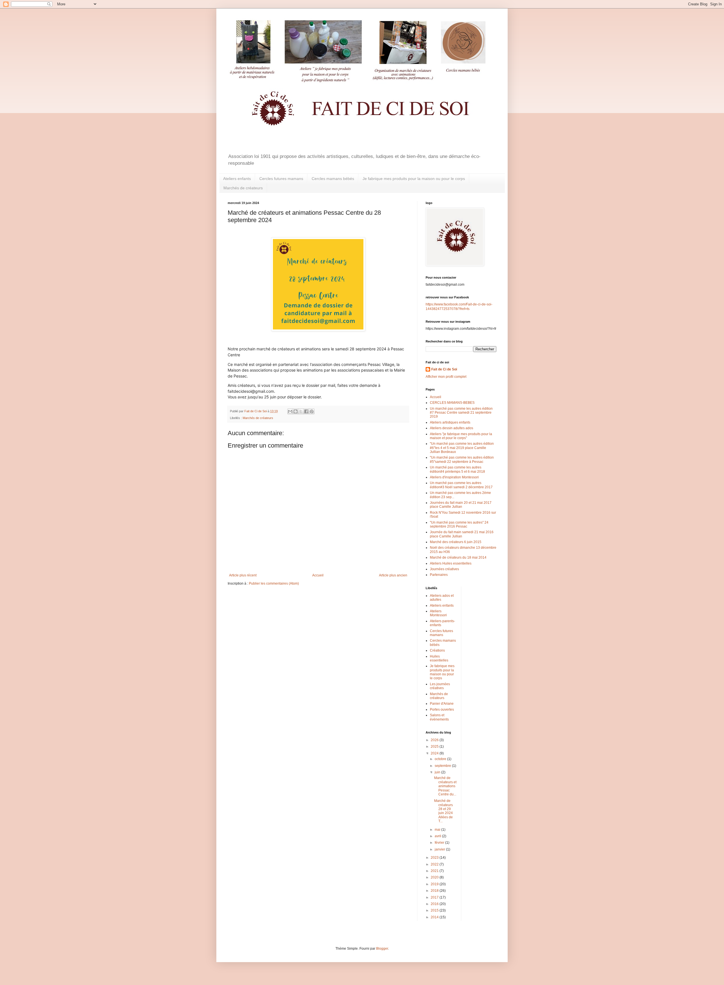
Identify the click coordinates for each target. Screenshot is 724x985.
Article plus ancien (393, 575)
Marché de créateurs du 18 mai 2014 (458, 557)
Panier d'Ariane (442, 704)
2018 (435, 891)
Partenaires (439, 575)
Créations (437, 650)
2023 (435, 858)
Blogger (382, 949)
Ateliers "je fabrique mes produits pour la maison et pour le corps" (461, 436)
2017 (435, 897)
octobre (441, 759)
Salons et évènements (439, 717)
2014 (435, 917)
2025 (435, 746)
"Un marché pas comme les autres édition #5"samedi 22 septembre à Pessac (462, 459)
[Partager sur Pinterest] (311, 411)
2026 (435, 740)
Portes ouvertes (442, 709)
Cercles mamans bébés (333, 178)
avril (438, 836)
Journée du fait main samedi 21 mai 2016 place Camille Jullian (462, 534)
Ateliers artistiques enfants (450, 422)
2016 (435, 904)
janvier (440, 849)
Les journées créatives (440, 686)
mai (438, 830)
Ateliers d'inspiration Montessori (454, 477)
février (440, 843)
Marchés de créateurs (243, 188)
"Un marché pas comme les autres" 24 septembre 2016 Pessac (459, 524)
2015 (435, 910)
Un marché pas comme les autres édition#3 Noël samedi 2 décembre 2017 (461, 485)
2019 (435, 884)
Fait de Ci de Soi (444, 369)
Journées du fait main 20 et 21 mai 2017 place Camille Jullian (461, 505)
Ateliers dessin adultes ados (451, 428)
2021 (435, 871)
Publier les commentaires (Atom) (274, 583)
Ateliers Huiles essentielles (450, 563)
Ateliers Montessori (438, 613)
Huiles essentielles (439, 658)
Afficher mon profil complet (446, 377)
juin (438, 772)
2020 (435, 877)
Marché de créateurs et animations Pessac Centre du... (445, 786)
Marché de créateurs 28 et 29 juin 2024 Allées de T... (443, 811)
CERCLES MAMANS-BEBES (452, 403)
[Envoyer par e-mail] (290, 411)
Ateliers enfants (237, 178)
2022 (435, 864)
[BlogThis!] (295, 411)
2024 (435, 753)
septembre (443, 766)
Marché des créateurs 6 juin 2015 (455, 542)
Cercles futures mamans (281, 178)
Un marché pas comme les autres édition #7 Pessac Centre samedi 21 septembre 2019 (461, 413)
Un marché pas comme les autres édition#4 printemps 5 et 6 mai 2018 (457, 469)
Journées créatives (444, 569)
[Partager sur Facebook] (306, 411)
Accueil (318, 575)
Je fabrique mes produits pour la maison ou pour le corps (414, 178)
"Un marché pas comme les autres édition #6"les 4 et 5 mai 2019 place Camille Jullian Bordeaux (462, 448)
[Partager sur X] (301, 411)
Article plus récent (243, 575)
